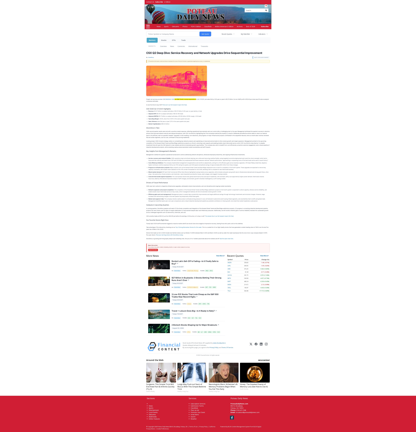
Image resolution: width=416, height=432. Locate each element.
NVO (218, 332)
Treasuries (204, 46)
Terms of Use (193, 426)
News (172, 46)
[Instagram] (266, 346)
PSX (210, 287)
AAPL (229, 266)
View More (220, 256)
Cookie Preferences (163, 429)
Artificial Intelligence (193, 287)
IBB (198, 332)
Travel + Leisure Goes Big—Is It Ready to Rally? (194, 311)
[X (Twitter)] (251, 346)
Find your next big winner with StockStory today (169, 235)
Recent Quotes (227, 34)
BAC (229, 272)
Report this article (153, 249)
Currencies (181, 46)
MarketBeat (177, 270)
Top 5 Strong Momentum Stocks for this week (189, 227)
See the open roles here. (226, 238)
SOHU (204, 303)
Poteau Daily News (163, 426)
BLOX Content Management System (239, 426)
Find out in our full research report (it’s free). (174, 105)
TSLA (229, 291)
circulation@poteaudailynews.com (247, 412)
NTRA (214, 332)
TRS (208, 303)
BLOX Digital (257, 426)
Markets (152, 40)
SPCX (211, 270)
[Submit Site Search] (266, 10)
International (192, 46)
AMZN (229, 263)
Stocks (163, 40)
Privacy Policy (214, 347)
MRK (205, 332)
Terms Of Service (227, 347)
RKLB (207, 270)
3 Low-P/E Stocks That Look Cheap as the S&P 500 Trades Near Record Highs (195, 295)
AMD (229, 269)
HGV (189, 318)
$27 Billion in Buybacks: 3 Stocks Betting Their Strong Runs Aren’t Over (196, 279)
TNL (196, 318)
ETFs (174, 40)
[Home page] (208, 11)
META (229, 278)
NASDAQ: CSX (170, 99)
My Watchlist (245, 34)
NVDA (229, 284)
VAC (200, 318)
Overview (163, 46)
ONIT (200, 303)
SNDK (214, 287)
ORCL (229, 288)
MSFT (229, 281)
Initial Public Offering (193, 270)
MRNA (209, 332)
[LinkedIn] (261, 346)
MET (207, 287)
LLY (202, 332)
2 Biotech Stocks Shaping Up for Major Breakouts (195, 325)
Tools (183, 40)
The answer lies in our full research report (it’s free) (219, 216)
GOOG (230, 275)
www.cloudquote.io (219, 343)
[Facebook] (256, 346)
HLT (193, 318)
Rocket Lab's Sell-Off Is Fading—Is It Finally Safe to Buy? (195, 262)
